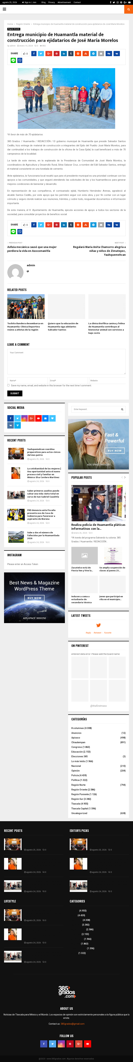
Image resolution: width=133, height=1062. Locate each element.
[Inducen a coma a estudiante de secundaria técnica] (84, 584)
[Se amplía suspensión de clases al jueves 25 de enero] (112, 555)
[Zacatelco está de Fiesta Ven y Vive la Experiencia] (84, 555)
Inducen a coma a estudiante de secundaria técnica (81, 599)
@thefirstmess (98, 705)
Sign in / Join (30, 2)
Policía (75, 775)
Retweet (97, 633)
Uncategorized (79, 813)
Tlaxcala (75, 803)
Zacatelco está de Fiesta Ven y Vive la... (82, 569)
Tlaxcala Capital (79, 808)
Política (75, 780)
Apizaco (75, 737)
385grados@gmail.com (73, 1024)
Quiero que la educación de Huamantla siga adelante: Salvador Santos (63, 326)
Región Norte (78, 785)
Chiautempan (78, 742)
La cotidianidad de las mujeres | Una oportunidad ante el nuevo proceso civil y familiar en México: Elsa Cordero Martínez (44, 473)
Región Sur (77, 799)
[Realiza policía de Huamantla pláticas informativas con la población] (98, 503)
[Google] (78, 1043)
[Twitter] (52, 1043)
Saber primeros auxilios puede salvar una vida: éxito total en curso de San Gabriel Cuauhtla (43, 493)
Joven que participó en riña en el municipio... (111, 598)
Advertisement (64, 2)
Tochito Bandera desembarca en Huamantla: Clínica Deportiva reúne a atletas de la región (25, 326)
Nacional (76, 766)
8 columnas (77, 728)
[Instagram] (61, 1043)
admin (13, 46)
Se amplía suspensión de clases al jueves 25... (112, 569)
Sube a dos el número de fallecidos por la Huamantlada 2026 (43, 535)
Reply (88, 633)
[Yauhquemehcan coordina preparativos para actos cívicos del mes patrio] (16, 453)
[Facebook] (43, 1043)
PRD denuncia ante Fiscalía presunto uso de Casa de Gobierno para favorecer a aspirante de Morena (41, 514)
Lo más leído (78, 761)
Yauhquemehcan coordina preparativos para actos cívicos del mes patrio (43, 452)
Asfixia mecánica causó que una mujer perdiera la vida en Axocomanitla (32, 249)
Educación (77, 751)
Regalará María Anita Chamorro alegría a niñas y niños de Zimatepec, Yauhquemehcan (99, 251)
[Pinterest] (70, 1043)
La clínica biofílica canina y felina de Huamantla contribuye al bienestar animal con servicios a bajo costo (106, 328)
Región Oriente (13, 29)
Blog (44, 2)
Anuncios (76, 733)
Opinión (75, 770)
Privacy (51, 2)
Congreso (76, 747)
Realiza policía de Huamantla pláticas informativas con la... (98, 526)
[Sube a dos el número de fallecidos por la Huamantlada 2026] (16, 537)
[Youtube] (87, 1043)
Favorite (107, 633)
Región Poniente (80, 794)
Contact (77, 2)
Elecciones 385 (79, 756)
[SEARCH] (122, 409)
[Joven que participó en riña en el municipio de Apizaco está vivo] (112, 584)
